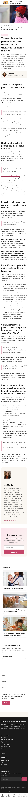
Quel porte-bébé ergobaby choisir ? (14, 588)
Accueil (3, 25)
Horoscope (3, 753)
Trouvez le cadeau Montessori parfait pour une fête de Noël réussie (14, 634)
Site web (4, 688)
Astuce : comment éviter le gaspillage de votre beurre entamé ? (14, 611)
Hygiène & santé (5, 744)
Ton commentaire (7, 656)
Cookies (22, 791)
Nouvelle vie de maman (7, 739)
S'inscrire (14, 552)
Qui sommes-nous (5, 760)
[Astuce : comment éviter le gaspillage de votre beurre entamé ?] (15, 600)
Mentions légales (8, 791)
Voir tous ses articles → (10, 520)
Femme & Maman (5, 746)
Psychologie (4, 742)
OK (24, 779)
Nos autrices (4, 764)
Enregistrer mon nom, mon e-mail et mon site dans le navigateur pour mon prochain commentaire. (13, 696)
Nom (4, 675)
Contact (3, 762)
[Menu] (26, 2)
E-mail (4, 681)
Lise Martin (10, 73)
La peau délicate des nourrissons (10, 176)
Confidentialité (16, 791)
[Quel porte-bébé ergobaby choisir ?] (15, 578)
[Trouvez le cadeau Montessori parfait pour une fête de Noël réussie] (15, 623)
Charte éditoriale (5, 767)
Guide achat (9, 25)
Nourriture (3, 751)
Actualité (3, 737)
